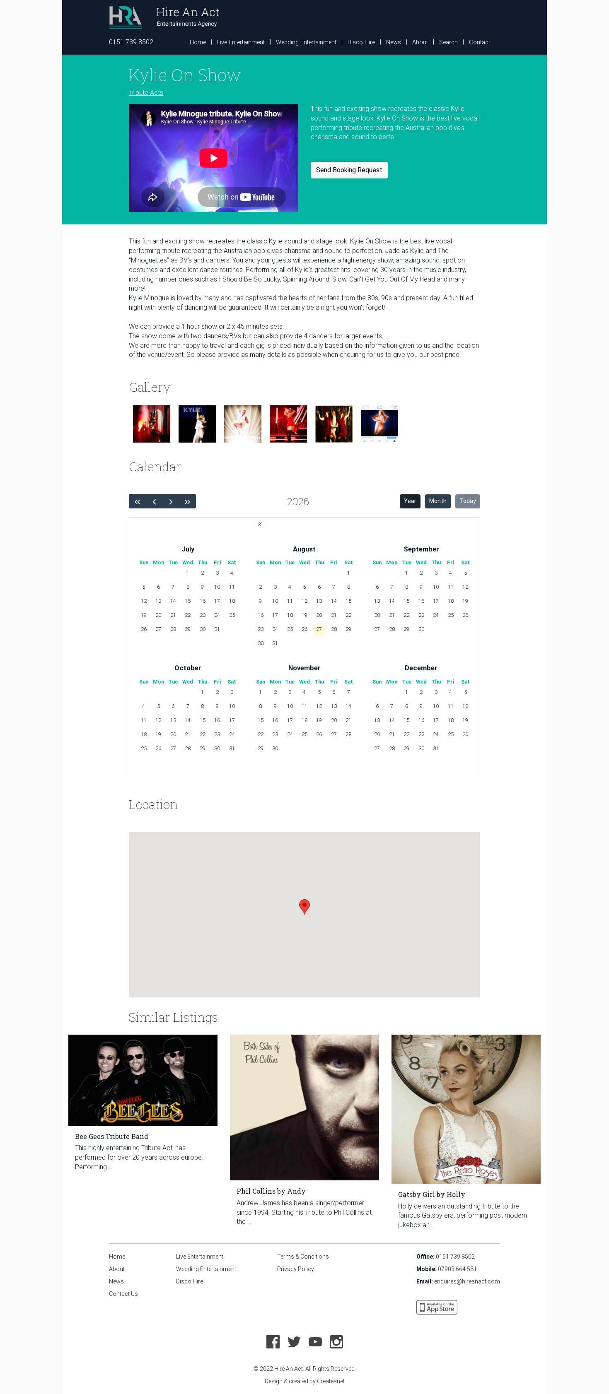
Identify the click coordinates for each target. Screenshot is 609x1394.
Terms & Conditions (303, 1256)
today (467, 501)
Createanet (331, 1381)
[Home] (164, 17)
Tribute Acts (146, 92)
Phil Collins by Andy (271, 1191)
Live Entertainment (241, 42)
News (393, 42)
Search (448, 42)
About (420, 42)
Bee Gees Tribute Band (111, 1136)
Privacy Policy (295, 1269)
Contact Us (123, 1293)
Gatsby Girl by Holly (431, 1194)
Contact (479, 42)
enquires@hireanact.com (467, 1281)
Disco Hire (361, 42)
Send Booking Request (349, 170)
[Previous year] (137, 501)
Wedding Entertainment (306, 42)
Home (198, 42)
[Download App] (436, 1306)
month (438, 501)
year (410, 501)
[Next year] (170, 501)
